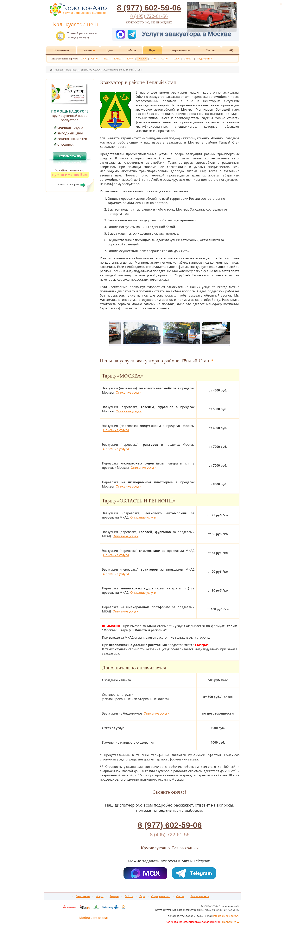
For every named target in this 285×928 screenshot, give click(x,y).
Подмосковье (204, 58)
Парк (142, 896)
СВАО (94, 58)
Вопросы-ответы (200, 896)
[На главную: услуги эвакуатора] (78, 16)
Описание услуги (129, 392)
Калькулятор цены (77, 24)
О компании (83, 896)
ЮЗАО (142, 58)
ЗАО (153, 58)
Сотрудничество (160, 896)
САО (83, 58)
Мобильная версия (94, 918)
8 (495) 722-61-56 (149, 16)
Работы (129, 896)
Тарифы (114, 896)
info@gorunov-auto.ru (226, 916)
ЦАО (176, 58)
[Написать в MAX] (121, 33)
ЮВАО (117, 58)
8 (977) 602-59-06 (149, 7)
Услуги (100, 896)
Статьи (180, 896)
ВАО (106, 58)
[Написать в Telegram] (134, 33)
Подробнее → (230, 922)
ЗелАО (187, 58)
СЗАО (165, 58)
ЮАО (130, 58)
